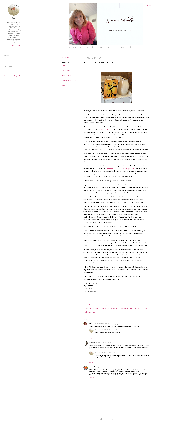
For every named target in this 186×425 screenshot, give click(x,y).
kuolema (65, 78)
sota (63, 85)
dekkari (64, 68)
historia (64, 73)
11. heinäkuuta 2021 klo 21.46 (101, 323)
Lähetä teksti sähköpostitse (102, 305)
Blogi (82, 47)
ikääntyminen (66, 75)
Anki (90, 323)
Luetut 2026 (117, 47)
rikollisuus (65, 83)
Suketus (92, 342)
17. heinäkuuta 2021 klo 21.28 (116, 367)
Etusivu (73, 47)
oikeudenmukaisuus (69, 80)
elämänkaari (66, 70)
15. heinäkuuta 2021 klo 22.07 (108, 329)
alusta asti (104, 129)
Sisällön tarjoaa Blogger (108, 419)
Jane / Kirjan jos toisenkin (98, 367)
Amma (97, 329)
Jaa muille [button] (65, 57)
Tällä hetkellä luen (98, 47)
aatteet (64, 65)
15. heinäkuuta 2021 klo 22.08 (108, 352)
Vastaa (91, 338)
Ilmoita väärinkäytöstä (12, 76)
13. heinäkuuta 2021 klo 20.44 (104, 342)
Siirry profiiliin (13, 46)
